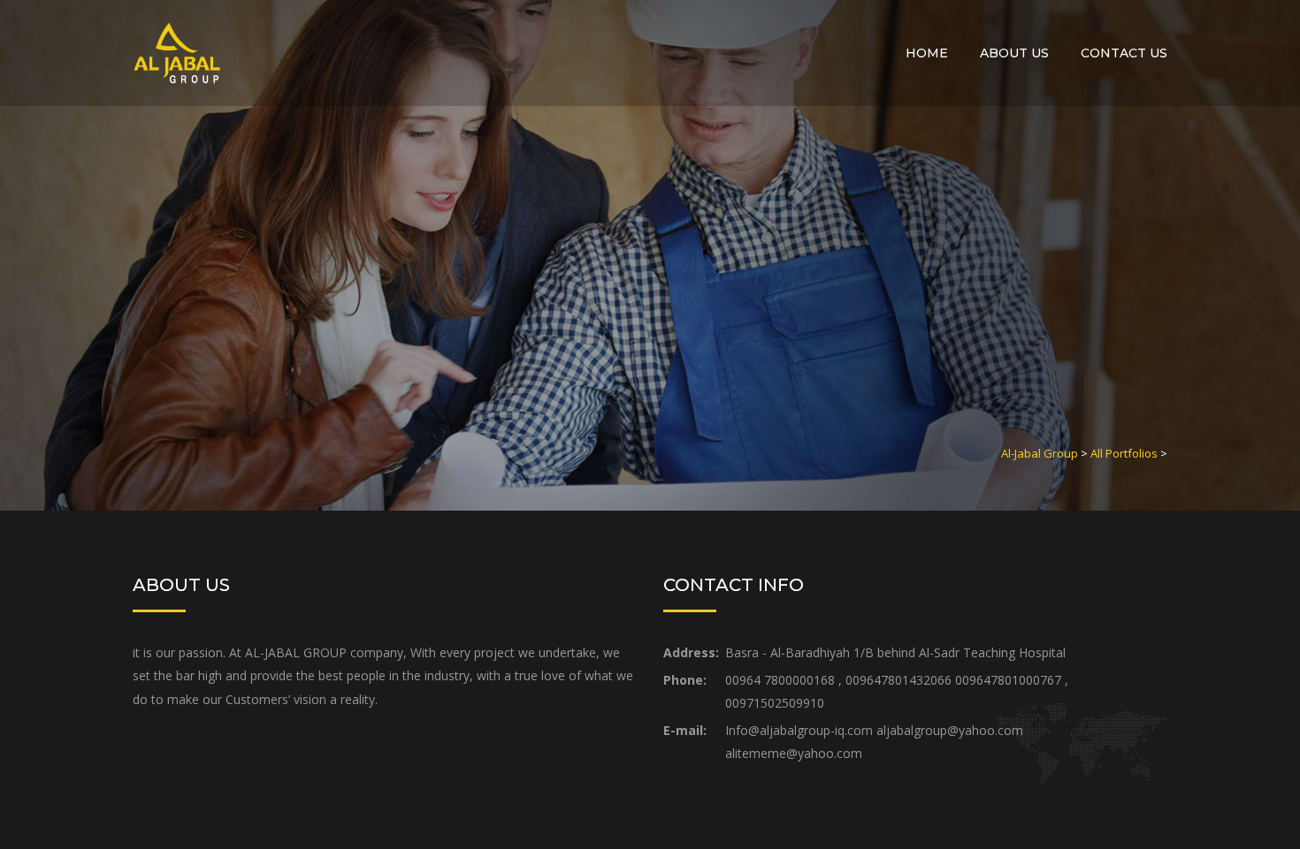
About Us (1014, 53)
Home (927, 53)
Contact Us (1124, 53)
